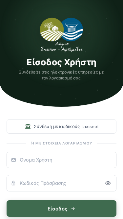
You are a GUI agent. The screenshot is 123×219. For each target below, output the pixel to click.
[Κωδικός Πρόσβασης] (108, 183)
